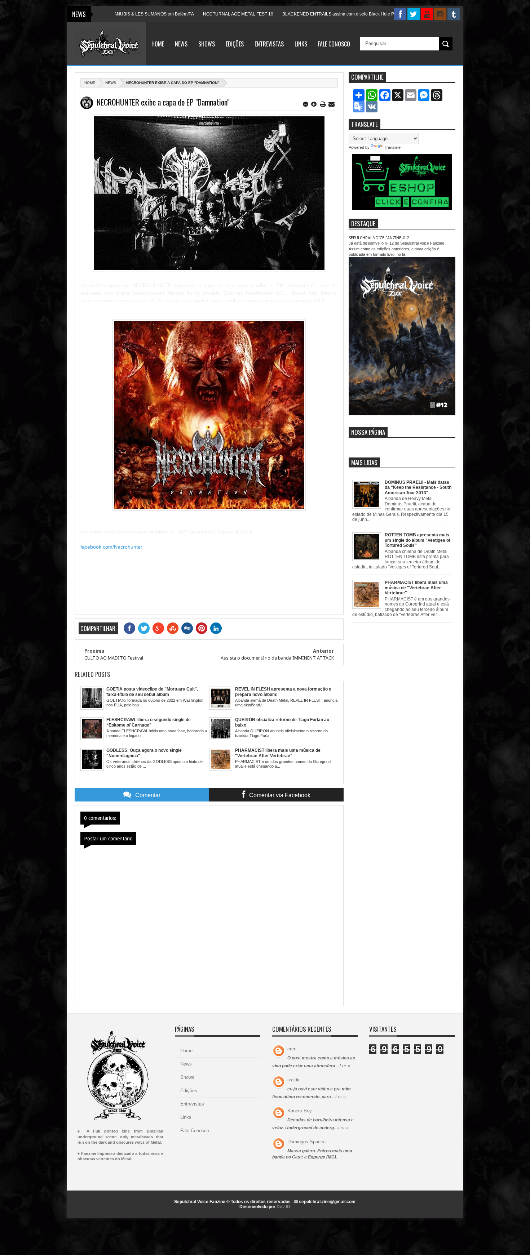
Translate (392, 147)
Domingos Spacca (306, 1141)
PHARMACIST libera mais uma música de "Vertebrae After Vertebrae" (416, 587)
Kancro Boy (299, 1110)
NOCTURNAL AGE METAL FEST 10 (202, 14)
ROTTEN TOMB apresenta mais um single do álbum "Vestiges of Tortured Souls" (417, 540)
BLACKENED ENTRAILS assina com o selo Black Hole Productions (313, 14)
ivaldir (293, 1079)
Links (301, 44)
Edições (235, 44)
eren (291, 1048)
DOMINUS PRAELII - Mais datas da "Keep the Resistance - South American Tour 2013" (418, 487)
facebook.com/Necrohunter (111, 547)
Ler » (345, 1065)
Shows (206, 44)
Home (157, 44)
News (181, 44)
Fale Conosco (334, 44)
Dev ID (283, 1206)
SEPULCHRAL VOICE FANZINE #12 (379, 238)
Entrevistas (269, 44)
